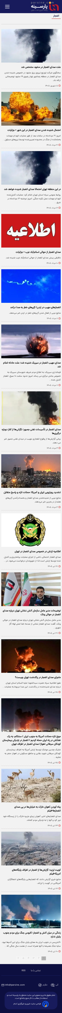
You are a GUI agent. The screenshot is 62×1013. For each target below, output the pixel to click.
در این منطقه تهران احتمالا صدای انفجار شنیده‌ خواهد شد (32, 189)
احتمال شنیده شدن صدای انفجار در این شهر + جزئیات (34, 130)
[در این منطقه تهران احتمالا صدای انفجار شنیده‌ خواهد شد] (31, 168)
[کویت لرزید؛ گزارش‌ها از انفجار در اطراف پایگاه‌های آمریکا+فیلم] (31, 848)
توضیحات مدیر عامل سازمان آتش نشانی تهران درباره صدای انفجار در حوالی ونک (32, 613)
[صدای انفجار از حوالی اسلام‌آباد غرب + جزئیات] (31, 231)
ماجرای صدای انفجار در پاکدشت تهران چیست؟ (38, 677)
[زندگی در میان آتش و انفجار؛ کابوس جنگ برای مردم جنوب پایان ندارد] (31, 911)
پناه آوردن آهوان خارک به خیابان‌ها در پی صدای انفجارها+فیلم (37, 809)
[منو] (7, 7)
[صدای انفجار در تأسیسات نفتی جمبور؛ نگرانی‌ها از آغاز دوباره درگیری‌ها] (31, 408)
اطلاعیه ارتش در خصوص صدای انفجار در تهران (38, 552)
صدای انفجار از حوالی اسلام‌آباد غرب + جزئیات (38, 252)
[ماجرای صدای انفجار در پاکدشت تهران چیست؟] (31, 656)
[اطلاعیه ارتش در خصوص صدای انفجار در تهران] (31, 530)
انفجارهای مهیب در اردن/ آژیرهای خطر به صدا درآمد (35, 307)
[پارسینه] (43, 6)
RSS (23, 970)
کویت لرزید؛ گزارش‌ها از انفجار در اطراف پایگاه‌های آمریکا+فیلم (36, 872)
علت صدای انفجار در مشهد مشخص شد (41, 67)
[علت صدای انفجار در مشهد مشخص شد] (31, 46)
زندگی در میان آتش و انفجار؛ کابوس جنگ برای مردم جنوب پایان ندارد (32, 935)
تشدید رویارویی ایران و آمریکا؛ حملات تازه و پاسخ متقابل (32, 492)
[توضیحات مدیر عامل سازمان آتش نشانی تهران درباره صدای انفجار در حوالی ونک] (31, 589)
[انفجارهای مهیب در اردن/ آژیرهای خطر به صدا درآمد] (31, 286)
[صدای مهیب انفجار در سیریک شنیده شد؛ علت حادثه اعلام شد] (31, 341)
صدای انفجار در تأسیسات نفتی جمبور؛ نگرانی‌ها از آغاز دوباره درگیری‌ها (31, 431)
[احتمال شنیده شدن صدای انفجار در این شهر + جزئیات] (31, 108)
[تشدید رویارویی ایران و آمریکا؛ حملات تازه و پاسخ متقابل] (31, 471)
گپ (56, 985)
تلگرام (45, 985)
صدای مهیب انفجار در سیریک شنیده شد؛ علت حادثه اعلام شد (32, 365)
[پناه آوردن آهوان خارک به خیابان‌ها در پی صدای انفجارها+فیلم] (31, 785)
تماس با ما (36, 970)
